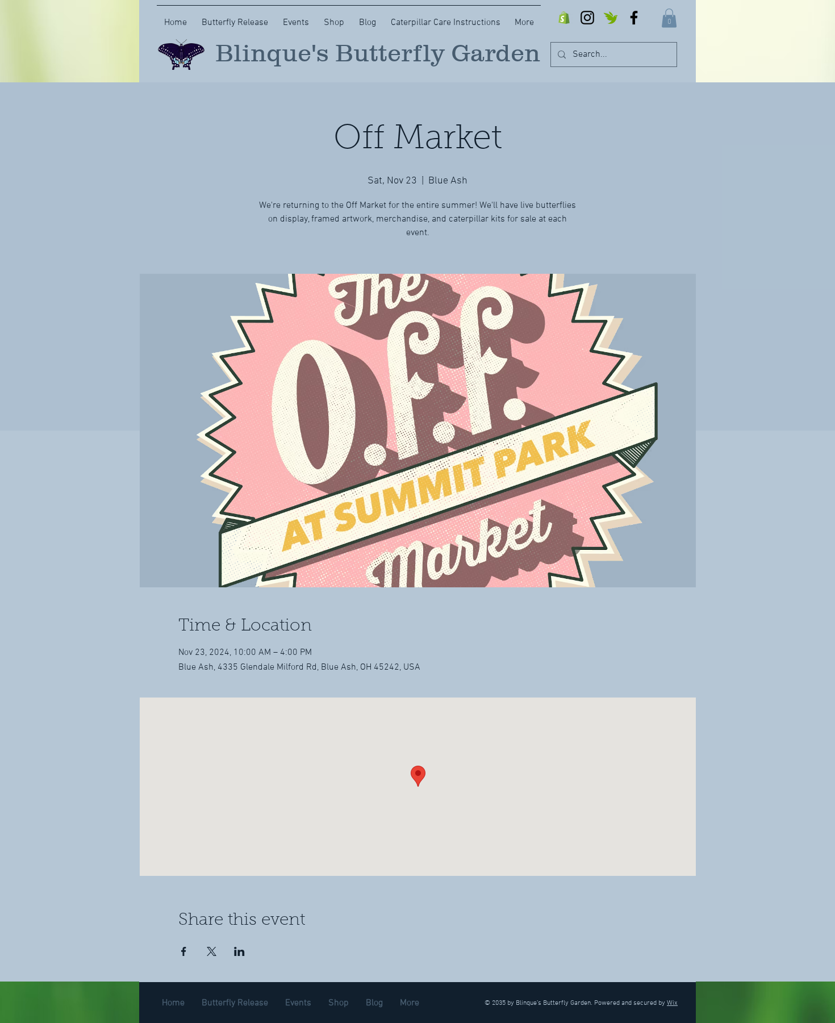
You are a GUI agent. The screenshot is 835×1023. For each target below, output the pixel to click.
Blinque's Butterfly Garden (377, 52)
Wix (672, 1003)
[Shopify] (564, 18)
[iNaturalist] (611, 18)
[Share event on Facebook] (183, 951)
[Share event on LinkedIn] (239, 951)
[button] (669, 18)
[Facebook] (634, 18)
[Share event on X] (211, 951)
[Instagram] (587, 18)
